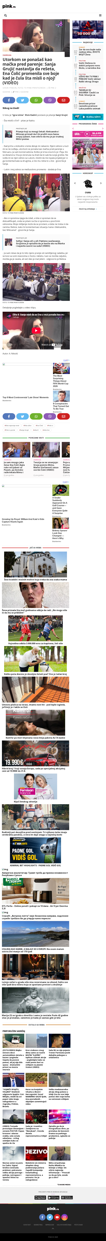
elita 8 (35, 430)
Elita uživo (27, 425)
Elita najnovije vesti (12, 425)
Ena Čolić (39, 425)
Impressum (50, 1225)
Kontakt (27, 1225)
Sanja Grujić (24, 430)
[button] (6, 454)
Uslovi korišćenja (64, 1225)
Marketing (38, 1225)
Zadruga (7, 55)
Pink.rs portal (10, 430)
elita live (46, 430)
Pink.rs (50, 425)
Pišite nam (78, 1225)
